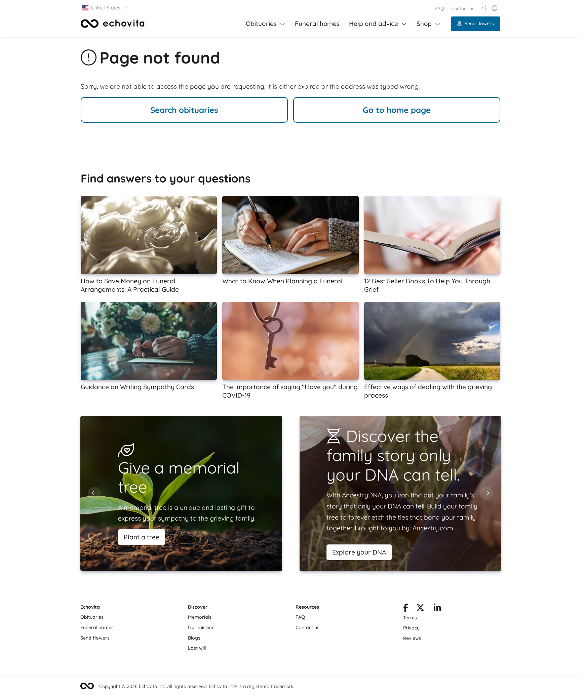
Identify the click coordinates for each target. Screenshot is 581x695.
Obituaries (261, 23)
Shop (424, 23)
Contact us (462, 8)
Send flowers (479, 24)
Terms (410, 618)
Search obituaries (184, 110)
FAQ (439, 8)
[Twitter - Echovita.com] (420, 609)
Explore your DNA (359, 552)
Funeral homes (317, 23)
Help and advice (373, 23)
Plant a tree (141, 537)
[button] (105, 8)
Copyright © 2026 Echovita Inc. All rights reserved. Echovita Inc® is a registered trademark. (196, 686)
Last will (197, 648)
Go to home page (397, 110)
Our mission (201, 627)
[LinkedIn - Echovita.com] (437, 609)
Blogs (194, 638)
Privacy (411, 628)
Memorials (199, 617)
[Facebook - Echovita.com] (405, 609)
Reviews (412, 638)
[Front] (113, 23)
